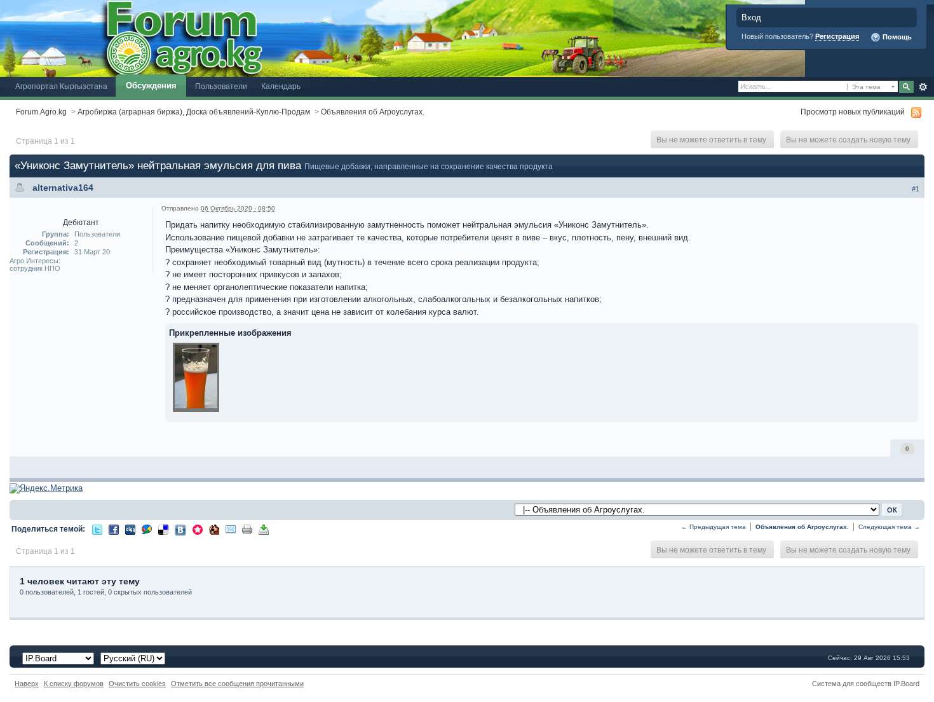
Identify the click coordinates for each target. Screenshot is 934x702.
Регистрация (837, 36)
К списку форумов (74, 683)
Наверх (27, 683)
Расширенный (923, 87)
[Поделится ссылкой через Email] (231, 529)
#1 (915, 189)
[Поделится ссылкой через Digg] (130, 529)
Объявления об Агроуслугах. (372, 111)
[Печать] (247, 529)
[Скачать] (264, 529)
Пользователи (221, 86)
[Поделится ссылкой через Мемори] (198, 529)
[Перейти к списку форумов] (402, 38)
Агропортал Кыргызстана (61, 86)
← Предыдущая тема (713, 526)
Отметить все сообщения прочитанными (237, 683)
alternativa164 (62, 187)
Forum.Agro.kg (41, 111)
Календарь (281, 86)
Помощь (896, 37)
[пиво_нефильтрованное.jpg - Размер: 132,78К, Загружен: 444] (196, 378)
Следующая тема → (889, 526)
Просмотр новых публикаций (853, 111)
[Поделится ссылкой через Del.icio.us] (163, 529)
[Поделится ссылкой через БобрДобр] (214, 529)
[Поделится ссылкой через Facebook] (114, 529)
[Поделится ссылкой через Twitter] (97, 529)
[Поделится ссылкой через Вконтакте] (180, 529)
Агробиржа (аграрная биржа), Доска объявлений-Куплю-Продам (194, 111)
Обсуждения (151, 85)
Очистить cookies (137, 683)
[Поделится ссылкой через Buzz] (147, 529)
